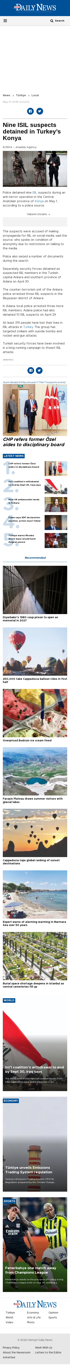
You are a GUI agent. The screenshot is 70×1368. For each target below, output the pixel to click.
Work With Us (43, 1347)
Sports (53, 1317)
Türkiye (21, 95)
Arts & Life (34, 1317)
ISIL (34, 192)
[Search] (51, 20)
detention (8, 360)
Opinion (53, 1312)
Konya (39, 201)
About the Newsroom (16, 1352)
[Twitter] (39, 111)
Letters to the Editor (48, 1352)
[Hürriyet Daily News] (35, 8)
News (6, 95)
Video (9, 1322)
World (9, 1317)
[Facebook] (30, 111)
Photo (31, 1322)
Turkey (28, 327)
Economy (33, 1312)
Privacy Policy (11, 1347)
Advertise (9, 1357)
